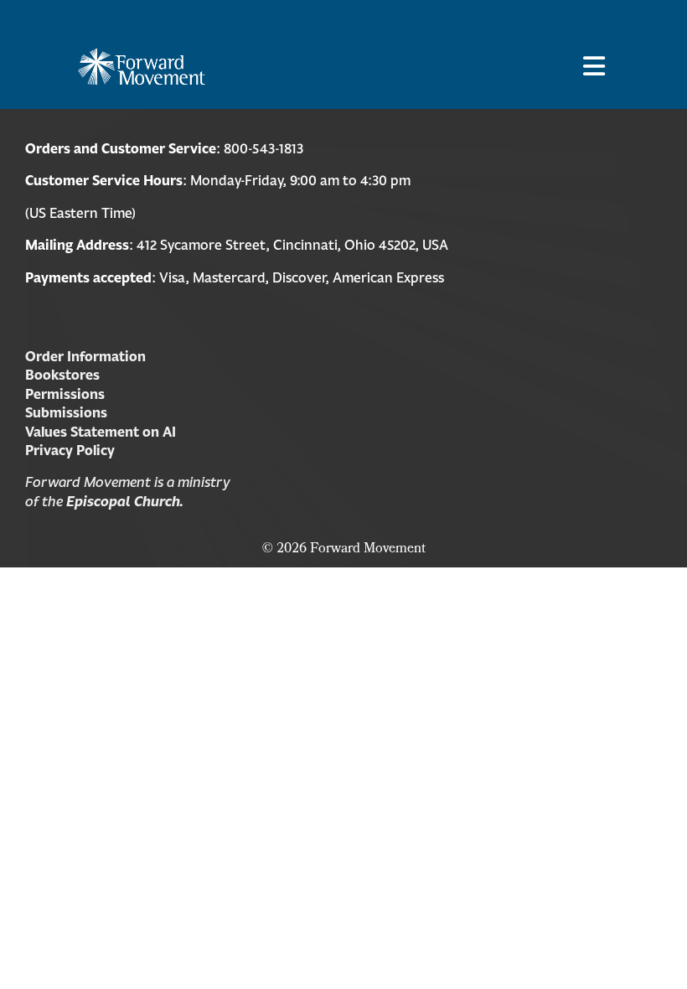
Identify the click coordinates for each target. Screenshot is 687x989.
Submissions (66, 412)
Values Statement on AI (100, 431)
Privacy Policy (70, 450)
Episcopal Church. (124, 501)
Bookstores (62, 374)
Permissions (65, 394)
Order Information (85, 356)
